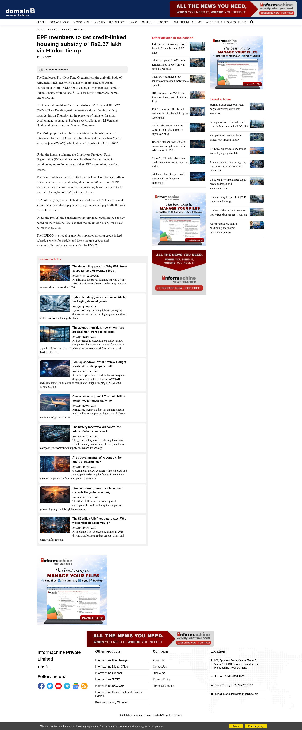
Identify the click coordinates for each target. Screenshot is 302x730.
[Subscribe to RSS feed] (84, 686)
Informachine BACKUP (109, 685)
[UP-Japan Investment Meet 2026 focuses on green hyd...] (257, 184)
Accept (236, 726)
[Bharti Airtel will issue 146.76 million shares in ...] (198, 147)
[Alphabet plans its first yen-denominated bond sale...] (198, 179)
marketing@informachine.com (240, 693)
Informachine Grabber (108, 673)
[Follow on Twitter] (50, 686)
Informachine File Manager (111, 660)
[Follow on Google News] (75, 686)
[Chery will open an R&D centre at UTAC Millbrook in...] (257, 200)
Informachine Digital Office (111, 666)
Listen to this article (56, 69)
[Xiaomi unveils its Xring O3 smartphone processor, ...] (257, 167)
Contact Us (160, 666)
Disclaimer (159, 673)
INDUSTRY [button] (99, 22)
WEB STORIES (214, 22)
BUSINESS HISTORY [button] (235, 22)
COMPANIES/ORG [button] (60, 22)
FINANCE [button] (133, 22)
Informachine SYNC (107, 679)
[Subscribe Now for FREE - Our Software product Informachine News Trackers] (233, 9)
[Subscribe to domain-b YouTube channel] (58, 686)
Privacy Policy (162, 679)
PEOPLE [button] (41, 22)
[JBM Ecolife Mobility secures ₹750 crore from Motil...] (198, 98)
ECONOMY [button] (163, 22)
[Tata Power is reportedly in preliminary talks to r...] (198, 82)
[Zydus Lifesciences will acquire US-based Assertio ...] (198, 130)
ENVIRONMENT (180, 22)
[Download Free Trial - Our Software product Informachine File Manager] (92, 590)
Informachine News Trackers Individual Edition (119, 694)
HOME (40, 29)
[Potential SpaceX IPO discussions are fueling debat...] (198, 163)
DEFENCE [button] (196, 22)
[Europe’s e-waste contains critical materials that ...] (257, 138)
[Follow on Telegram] (67, 686)
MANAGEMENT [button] (82, 22)
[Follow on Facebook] (41, 686)
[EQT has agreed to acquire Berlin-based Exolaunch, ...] (198, 114)
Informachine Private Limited (144, 715)
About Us (158, 660)
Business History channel (111, 702)
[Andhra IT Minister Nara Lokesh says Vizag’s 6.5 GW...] (257, 213)
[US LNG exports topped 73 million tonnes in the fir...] (257, 152)
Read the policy (256, 726)
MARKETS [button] (147, 22)
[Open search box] (251, 22)
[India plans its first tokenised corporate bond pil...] (198, 49)
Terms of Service (163, 685)
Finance (52, 29)
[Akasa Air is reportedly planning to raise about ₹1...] (198, 65)
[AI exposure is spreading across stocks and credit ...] (257, 228)
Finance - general (73, 29)
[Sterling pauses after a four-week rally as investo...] (257, 110)
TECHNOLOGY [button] (117, 22)
